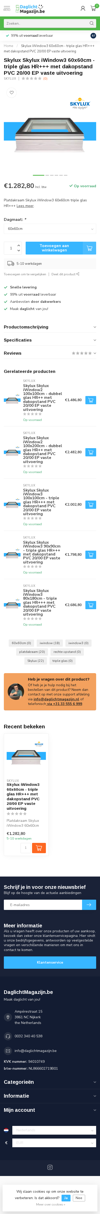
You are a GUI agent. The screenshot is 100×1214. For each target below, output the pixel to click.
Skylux (10, 78)
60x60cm (21, 643)
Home (8, 46)
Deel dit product (64, 274)
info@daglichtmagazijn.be (36, 1050)
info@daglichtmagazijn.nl (56, 699)
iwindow (50, 643)
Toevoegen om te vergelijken (25, 274)
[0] (93, 8)
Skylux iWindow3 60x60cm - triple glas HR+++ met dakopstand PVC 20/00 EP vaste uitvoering (23, 796)
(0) (45, 78)
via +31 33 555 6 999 (64, 703)
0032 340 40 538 (28, 1036)
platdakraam (32, 652)
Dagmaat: (15, 219)
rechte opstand (67, 652)
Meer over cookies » (50, 1204)
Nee (79, 1198)
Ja (66, 1198)
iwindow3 (78, 643)
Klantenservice (50, 962)
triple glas (63, 660)
